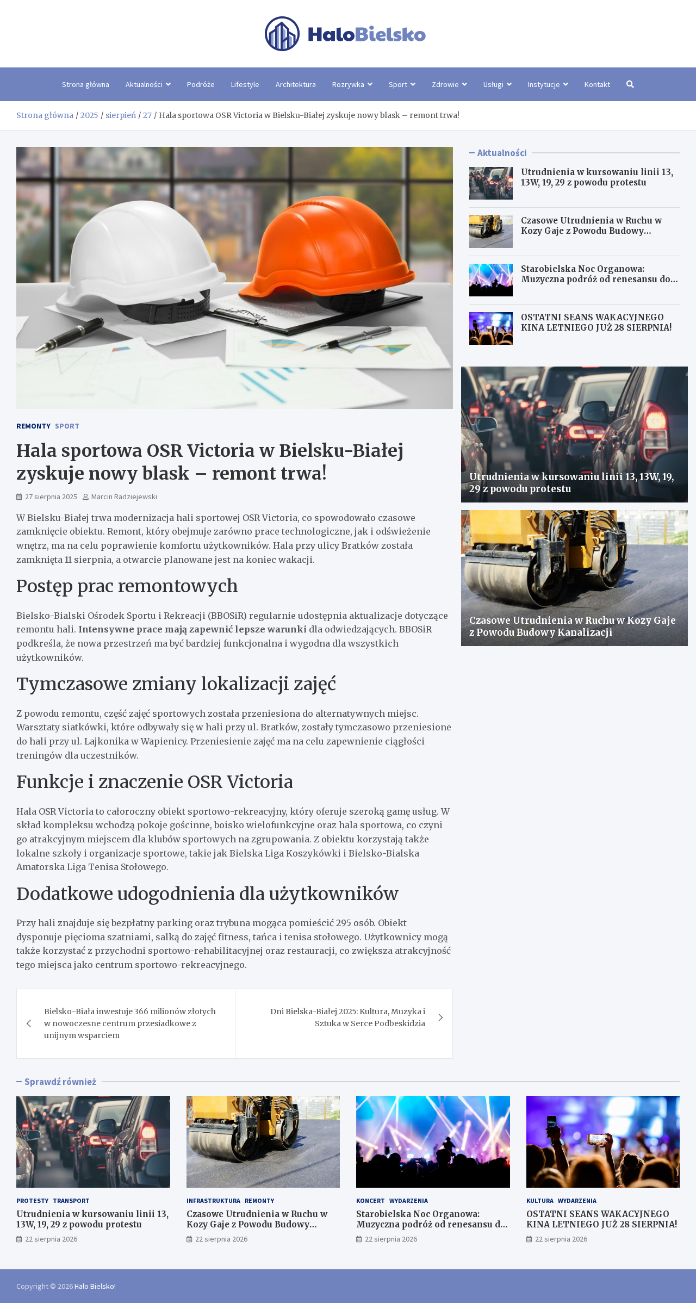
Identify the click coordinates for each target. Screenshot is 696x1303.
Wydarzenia (408, 1200)
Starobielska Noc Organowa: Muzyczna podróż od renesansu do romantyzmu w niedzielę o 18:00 (595, 279)
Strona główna (85, 84)
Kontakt (597, 84)
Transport (71, 1200)
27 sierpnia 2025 (51, 496)
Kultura (540, 1200)
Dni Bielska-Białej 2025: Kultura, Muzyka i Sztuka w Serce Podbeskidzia (347, 1017)
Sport (398, 84)
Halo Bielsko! (95, 1286)
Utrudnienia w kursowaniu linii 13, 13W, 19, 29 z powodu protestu (597, 177)
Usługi (493, 84)
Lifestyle (245, 84)
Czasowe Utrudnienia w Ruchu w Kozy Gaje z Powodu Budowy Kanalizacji (591, 231)
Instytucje (544, 84)
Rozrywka (348, 84)
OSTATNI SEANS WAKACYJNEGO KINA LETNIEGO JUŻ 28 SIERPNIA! (596, 322)
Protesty (32, 1200)
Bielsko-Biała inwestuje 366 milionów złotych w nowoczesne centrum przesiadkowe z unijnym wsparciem (130, 1024)
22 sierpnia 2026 (51, 1239)
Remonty (33, 426)
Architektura (296, 84)
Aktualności (144, 84)
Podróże (201, 84)
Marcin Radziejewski (124, 496)
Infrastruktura (213, 1200)
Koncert (370, 1200)
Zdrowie (445, 84)
